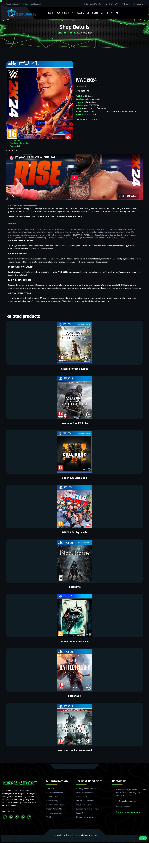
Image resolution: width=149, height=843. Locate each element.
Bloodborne (74, 587)
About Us (50, 789)
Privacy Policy (52, 801)
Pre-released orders (85, 801)
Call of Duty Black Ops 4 (74, 478)
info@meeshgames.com (126, 801)
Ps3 (87, 13)
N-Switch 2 (50, 13)
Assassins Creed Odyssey (74, 368)
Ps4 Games (75, 32)
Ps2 (107, 13)
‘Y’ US (48, 817)
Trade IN (79, 813)
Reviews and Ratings (55, 805)
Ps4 (73, 13)
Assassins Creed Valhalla (74, 423)
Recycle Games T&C (85, 793)
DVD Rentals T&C (83, 797)
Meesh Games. (74, 835)
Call (105, 4)
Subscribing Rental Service (87, 809)
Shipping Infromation (85, 817)
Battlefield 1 (74, 696)
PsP (112, 13)
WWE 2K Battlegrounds (74, 532)
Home (59, 32)
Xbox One (80, 13)
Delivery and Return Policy (87, 789)
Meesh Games (25, 4)
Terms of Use (52, 797)
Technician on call (54, 813)
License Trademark (54, 793)
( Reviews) (81, 86)
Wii (102, 13)
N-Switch (65, 13)
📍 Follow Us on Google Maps (128, 812)
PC (117, 13)
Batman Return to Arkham (75, 641)
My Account (138, 4)
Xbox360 (95, 13)
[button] (143, 838)
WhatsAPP (115, 4)
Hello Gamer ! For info (92, 4)
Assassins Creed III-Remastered (74, 750)
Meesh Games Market (55, 809)
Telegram (126, 4)
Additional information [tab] (19, 143)
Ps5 (58, 13)
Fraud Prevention (83, 805)
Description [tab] (15, 140)
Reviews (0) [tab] (15, 146)
